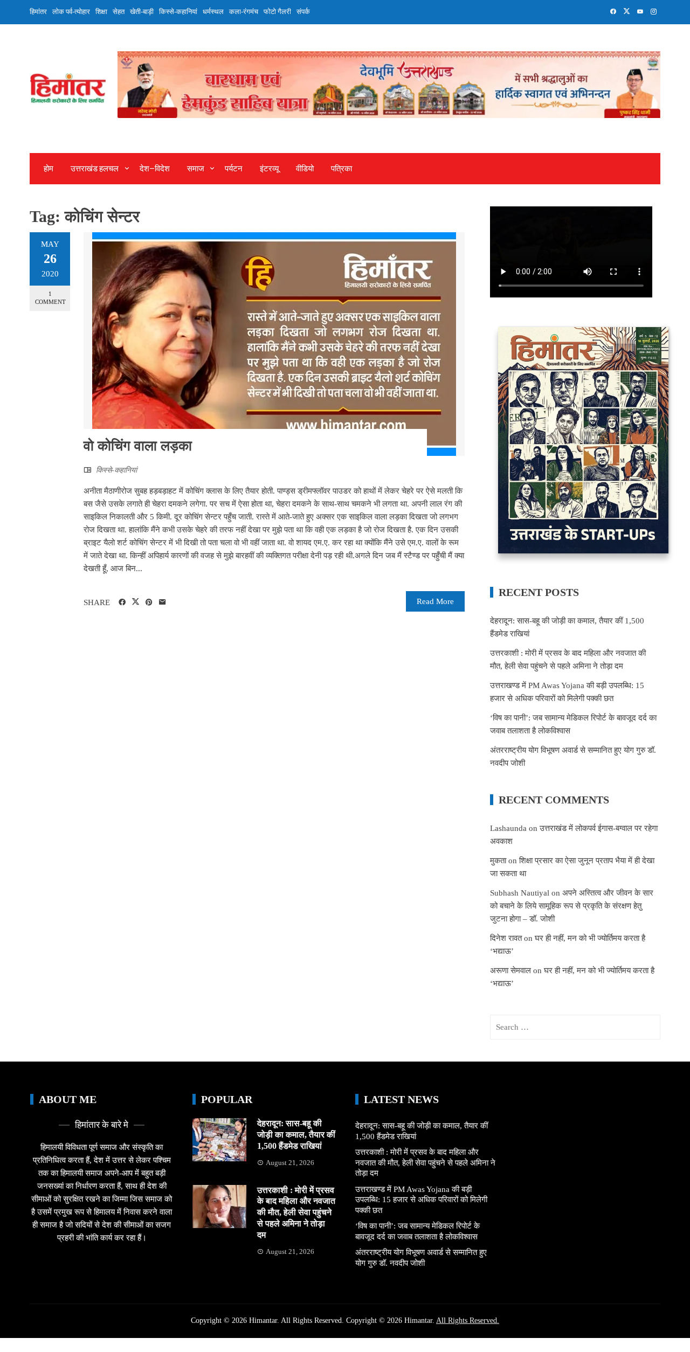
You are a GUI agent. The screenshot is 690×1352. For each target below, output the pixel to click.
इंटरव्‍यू (269, 169)
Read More (435, 601)
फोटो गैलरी (277, 12)
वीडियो (305, 169)
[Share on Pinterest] (149, 602)
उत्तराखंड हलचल (95, 169)
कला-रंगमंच (243, 12)
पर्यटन (234, 169)
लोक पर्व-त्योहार (71, 12)
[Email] (162, 602)
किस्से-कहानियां (178, 12)
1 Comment (50, 297)
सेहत (119, 12)
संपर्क (303, 12)
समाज (195, 169)
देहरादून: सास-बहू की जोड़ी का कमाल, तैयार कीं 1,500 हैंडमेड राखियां (296, 1134)
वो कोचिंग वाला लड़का (138, 446)
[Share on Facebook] (122, 602)
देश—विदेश (155, 169)
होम (48, 169)
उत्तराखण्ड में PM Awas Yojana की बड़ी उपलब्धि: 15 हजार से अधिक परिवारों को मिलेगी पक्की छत (421, 1200)
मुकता (498, 860)
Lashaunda (508, 828)
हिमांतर (38, 12)
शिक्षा (101, 12)
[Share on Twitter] (135, 602)
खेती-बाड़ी (142, 12)
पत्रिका (341, 169)
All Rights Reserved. (467, 1320)
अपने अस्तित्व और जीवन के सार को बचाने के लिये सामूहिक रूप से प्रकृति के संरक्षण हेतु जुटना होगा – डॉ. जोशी (571, 906)
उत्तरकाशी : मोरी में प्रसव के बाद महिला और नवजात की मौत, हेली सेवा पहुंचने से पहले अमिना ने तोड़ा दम (296, 1212)
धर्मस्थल (213, 12)
